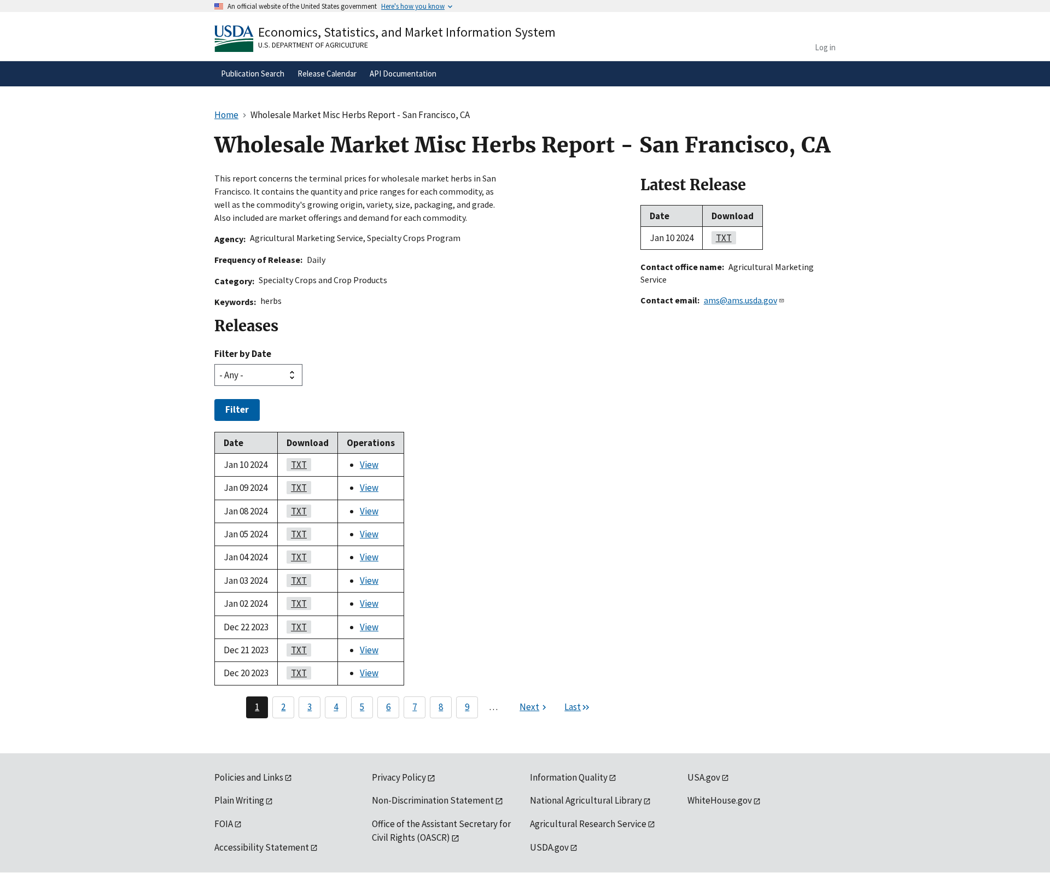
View (369, 465)
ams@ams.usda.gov (740, 300)
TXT (297, 465)
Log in (825, 47)
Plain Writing (239, 800)
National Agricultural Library (586, 800)
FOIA (223, 824)
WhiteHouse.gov (719, 800)
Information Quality (569, 777)
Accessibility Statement (261, 847)
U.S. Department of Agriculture (313, 45)
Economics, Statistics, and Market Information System (407, 32)
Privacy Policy (399, 777)
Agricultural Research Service (588, 824)
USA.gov (703, 777)
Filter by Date (242, 354)
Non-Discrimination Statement (433, 800)
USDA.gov (549, 847)
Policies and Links (248, 777)
